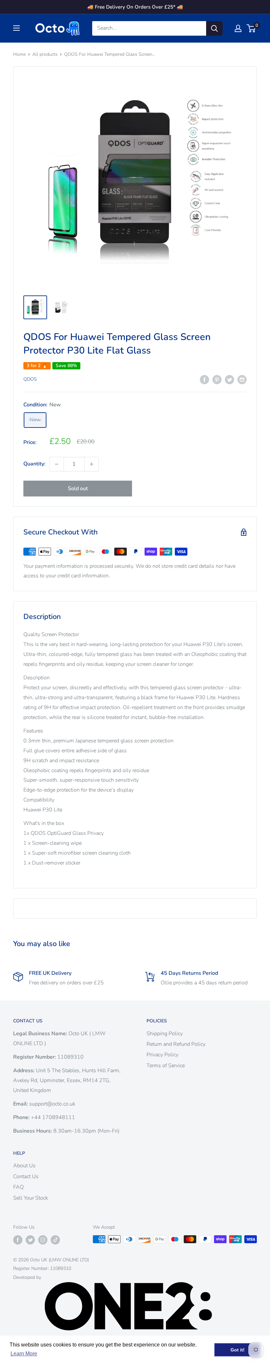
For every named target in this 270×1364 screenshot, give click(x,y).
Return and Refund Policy (176, 1044)
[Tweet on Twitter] (229, 380)
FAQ (18, 1187)
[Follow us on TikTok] (55, 1240)
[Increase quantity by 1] (91, 464)
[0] (251, 28)
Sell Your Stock (30, 1198)
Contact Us (26, 1176)
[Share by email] (242, 380)
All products (45, 54)
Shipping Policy (165, 1033)
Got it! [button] (237, 1349)
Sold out (78, 488)
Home (19, 54)
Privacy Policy (162, 1054)
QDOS (30, 379)
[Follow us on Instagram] (42, 1240)
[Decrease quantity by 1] (57, 464)
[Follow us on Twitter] (30, 1240)
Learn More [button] (24, 1353)
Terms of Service (166, 1065)
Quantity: (34, 463)
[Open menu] (16, 28)
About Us (24, 1165)
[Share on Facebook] (204, 380)
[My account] (238, 28)
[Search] (214, 28)
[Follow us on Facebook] (17, 1240)
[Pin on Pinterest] (217, 380)
